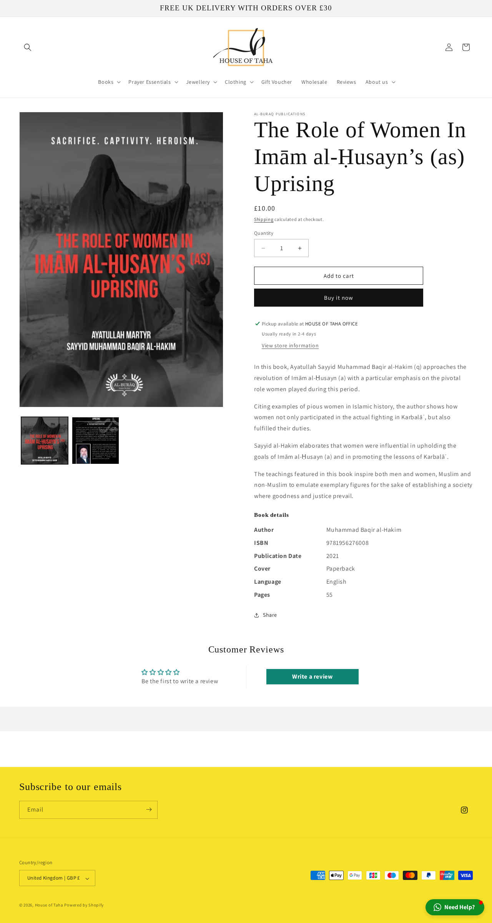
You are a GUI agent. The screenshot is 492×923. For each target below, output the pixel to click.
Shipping (264, 219)
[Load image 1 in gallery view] (44, 440)
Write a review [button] (312, 676)
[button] (27, 47)
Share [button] (270, 614)
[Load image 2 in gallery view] (95, 440)
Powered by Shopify (84, 905)
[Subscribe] (148, 809)
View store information (290, 345)
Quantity (263, 233)
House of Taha (49, 905)
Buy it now (338, 297)
